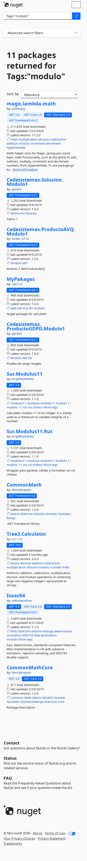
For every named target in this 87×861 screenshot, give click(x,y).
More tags (51, 407)
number (55, 567)
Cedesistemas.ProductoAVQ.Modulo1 (41, 231)
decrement (53, 143)
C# (30, 358)
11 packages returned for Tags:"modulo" (36, 65)
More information (25, 169)
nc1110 (17, 539)
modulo (24, 143)
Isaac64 (16, 595)
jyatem (16, 189)
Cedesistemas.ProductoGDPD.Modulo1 (36, 326)
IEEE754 (28, 635)
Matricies (26, 514)
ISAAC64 (24, 631)
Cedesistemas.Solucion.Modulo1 (35, 181)
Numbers (64, 514)
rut (25, 407)
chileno (38, 407)
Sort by (13, 93)
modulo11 (47, 403)
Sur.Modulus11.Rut (29, 431)
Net (24, 358)
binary (15, 563)
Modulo (31, 213)
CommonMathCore (30, 667)
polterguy (18, 108)
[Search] (76, 16)
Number (51, 514)
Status (10, 758)
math (14, 139)
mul (25, 308)
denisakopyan (21, 490)
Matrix (15, 514)
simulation (14, 635)
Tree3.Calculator (26, 534)
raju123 (17, 284)
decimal (25, 563)
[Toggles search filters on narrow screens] (76, 33)
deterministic (63, 631)
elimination (49, 635)
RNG (14, 631)
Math (28, 698)
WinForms (18, 213)
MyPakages (21, 279)
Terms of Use (55, 833)
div (31, 308)
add (13, 308)
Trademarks (13, 843)
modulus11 (19, 403)
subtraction (58, 139)
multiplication (28, 139)
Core (61, 702)
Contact (11, 743)
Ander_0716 (20, 239)
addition (12, 143)
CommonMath (24, 484)
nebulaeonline (22, 600)
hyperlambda (16, 147)
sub (19, 308)
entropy (47, 631)
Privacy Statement (52, 838)
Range (11, 518)
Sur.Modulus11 (24, 374)
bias (37, 635)
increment (38, 143)
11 (69, 403)
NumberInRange (32, 702)
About (37, 833)
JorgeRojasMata (23, 379)
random (36, 631)
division (44, 139)
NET (25, 263)
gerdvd (17, 333)
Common (17, 698)
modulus (33, 403)
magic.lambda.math (31, 103)
